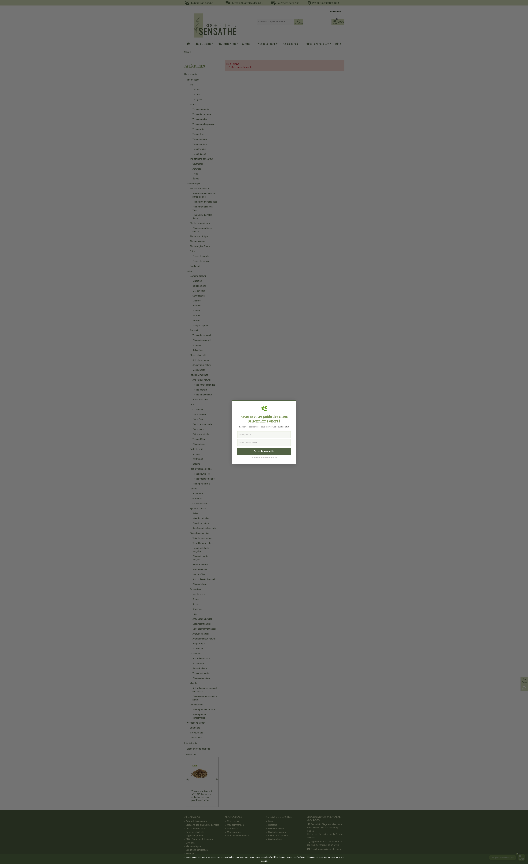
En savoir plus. (338, 857)
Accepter (264, 861)
